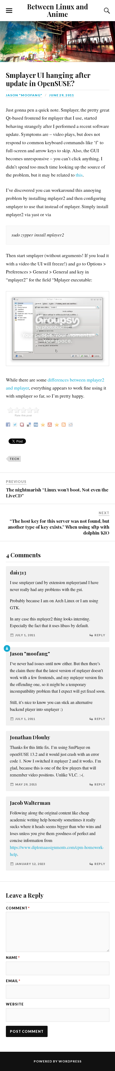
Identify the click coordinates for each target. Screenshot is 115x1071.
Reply (99, 635)
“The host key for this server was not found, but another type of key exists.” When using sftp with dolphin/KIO (58, 527)
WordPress (70, 1061)
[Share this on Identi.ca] (22, 424)
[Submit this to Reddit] (71, 424)
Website (15, 1004)
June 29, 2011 (61, 95)
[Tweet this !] (15, 424)
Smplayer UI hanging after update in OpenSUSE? (48, 79)
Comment (18, 908)
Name (13, 957)
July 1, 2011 (25, 635)
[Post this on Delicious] (29, 424)
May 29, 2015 (26, 784)
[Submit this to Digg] (36, 424)
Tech (14, 458)
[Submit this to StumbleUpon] (50, 424)
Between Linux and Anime (57, 10)
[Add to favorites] (57, 424)
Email (13, 981)
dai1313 (18, 572)
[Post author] (7, 648)
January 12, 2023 (30, 864)
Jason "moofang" (24, 95)
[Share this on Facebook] (8, 424)
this (79, 174)
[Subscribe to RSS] (64, 424)
